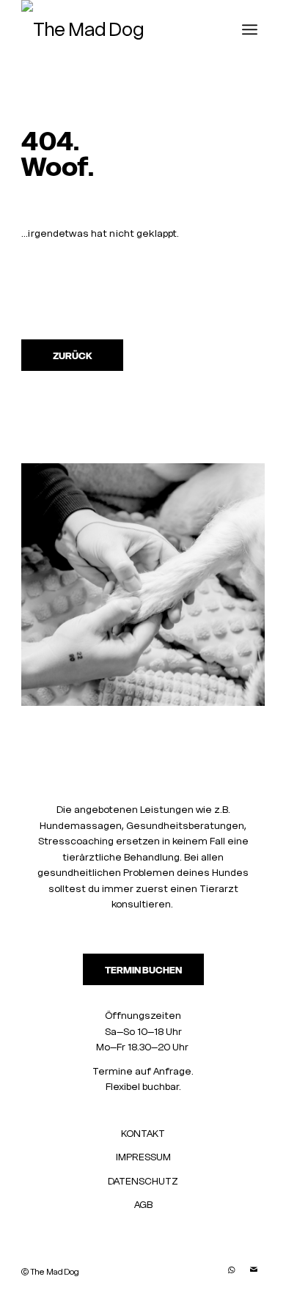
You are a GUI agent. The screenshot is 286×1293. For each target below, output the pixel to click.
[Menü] (249, 29)
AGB (143, 1204)
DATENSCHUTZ (143, 1181)
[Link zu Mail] (254, 1270)
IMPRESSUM (143, 1157)
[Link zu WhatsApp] (232, 1270)
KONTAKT (143, 1133)
